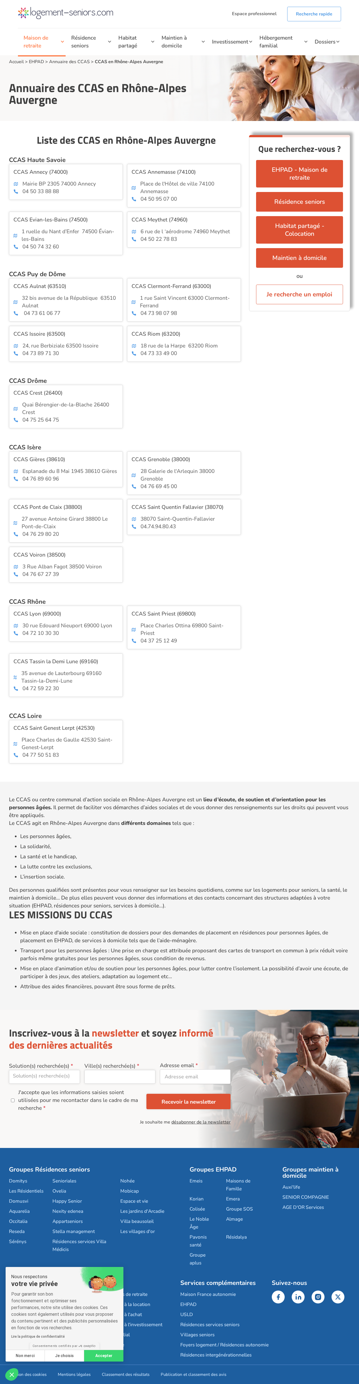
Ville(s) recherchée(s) (109, 1066)
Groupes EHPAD (213, 1169)
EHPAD (36, 62)
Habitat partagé (127, 41)
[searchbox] (44, 1076)
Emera (233, 1199)
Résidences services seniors (210, 1324)
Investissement (230, 41)
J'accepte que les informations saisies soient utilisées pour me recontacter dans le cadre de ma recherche (78, 1100)
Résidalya (236, 1237)
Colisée (197, 1209)
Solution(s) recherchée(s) (39, 1066)
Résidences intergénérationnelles (216, 1355)
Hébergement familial (276, 41)
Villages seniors (197, 1335)
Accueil (16, 62)
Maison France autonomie (208, 1294)
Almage (234, 1219)
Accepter (103, 1355)
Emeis (196, 1181)
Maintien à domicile (174, 41)
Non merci (25, 1355)
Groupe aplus (198, 1259)
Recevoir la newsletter (189, 1102)
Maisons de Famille (238, 1185)
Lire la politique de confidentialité (38, 1337)
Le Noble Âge (199, 1223)
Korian (197, 1199)
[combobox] (44, 1077)
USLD (186, 1314)
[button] (12, 1374)
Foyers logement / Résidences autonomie (224, 1345)
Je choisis (64, 1355)
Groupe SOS (239, 1209)
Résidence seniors (83, 41)
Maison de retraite (36, 41)
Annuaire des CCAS (69, 62)
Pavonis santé (198, 1241)
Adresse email (177, 1065)
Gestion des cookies (28, 1374)
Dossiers (325, 41)
